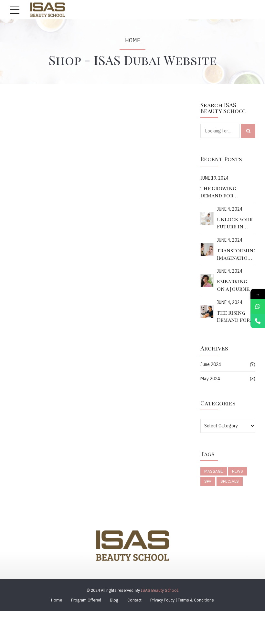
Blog (114, 599)
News (237, 471)
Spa (207, 481)
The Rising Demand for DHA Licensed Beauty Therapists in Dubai (235, 316)
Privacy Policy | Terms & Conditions (182, 599)
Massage (213, 471)
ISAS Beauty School (159, 590)
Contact (134, 599)
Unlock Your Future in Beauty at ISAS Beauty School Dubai (236, 223)
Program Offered (86, 599)
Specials (229, 481)
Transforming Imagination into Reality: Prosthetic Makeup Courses (236, 254)
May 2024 (210, 379)
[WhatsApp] (257, 306)
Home (132, 40)
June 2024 (210, 364)
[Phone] (257, 321)
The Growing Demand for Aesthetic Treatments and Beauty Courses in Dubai (218, 192)
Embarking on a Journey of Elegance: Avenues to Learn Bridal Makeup (234, 285)
